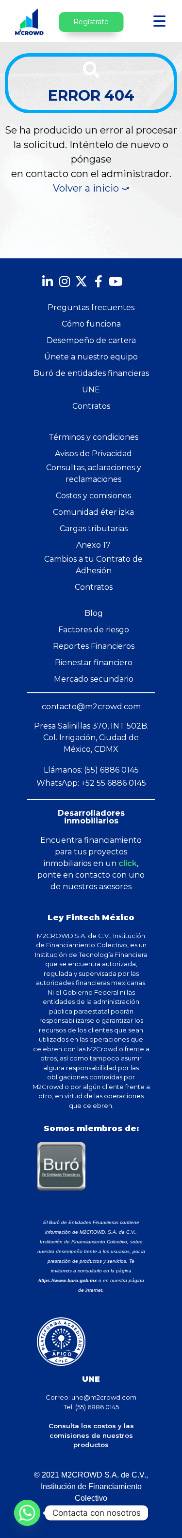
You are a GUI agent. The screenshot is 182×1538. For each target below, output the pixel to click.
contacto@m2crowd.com (91, 706)
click (127, 863)
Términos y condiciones (93, 437)
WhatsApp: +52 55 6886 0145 (91, 783)
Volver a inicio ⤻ (91, 188)
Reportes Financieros (93, 646)
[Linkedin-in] (47, 281)
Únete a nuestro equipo (91, 356)
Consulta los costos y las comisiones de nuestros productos (91, 1435)
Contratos (91, 406)
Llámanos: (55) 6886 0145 (91, 770)
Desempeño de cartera (91, 340)
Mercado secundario (93, 679)
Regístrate (91, 21)
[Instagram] (64, 281)
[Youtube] (115, 281)
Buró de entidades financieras (91, 373)
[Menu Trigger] (159, 20)
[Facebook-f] (98, 281)
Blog (93, 613)
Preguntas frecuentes (91, 307)
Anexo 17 (93, 545)
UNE (91, 389)
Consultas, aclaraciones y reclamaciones (93, 473)
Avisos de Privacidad (93, 453)
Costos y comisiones (93, 495)
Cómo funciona (91, 324)
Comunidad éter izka (93, 512)
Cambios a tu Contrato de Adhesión (93, 564)
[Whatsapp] (27, 1513)
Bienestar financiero (93, 662)
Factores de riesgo (93, 629)
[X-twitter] (81, 281)
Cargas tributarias (94, 528)
